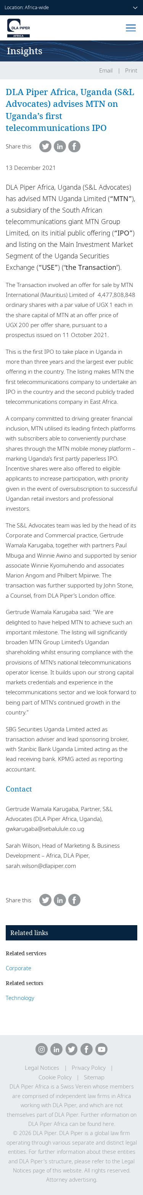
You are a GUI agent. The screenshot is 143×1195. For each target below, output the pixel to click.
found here (100, 1123)
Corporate (18, 968)
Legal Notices (42, 1068)
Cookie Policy (55, 1077)
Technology (20, 997)
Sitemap (94, 1077)
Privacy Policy (89, 1068)
